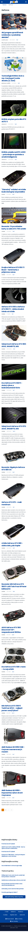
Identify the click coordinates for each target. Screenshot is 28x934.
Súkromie (22, 915)
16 (13, 634)
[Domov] (14, 1)
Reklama (13, 911)
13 (14, 431)
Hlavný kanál (10, 919)
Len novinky (15, 921)
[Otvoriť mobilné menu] (2, 2)
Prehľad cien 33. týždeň (8, 851)
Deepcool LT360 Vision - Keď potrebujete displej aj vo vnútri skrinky (13, 855)
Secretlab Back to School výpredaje (12, 865)
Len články (19, 919)
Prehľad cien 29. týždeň (8, 844)
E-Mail (6, 911)
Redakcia (20, 911)
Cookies (5, 915)
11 (14, 548)
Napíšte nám (13, 915)
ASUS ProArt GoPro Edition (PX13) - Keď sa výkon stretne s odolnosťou (13, 847)
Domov (4, 5)
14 (13, 713)
